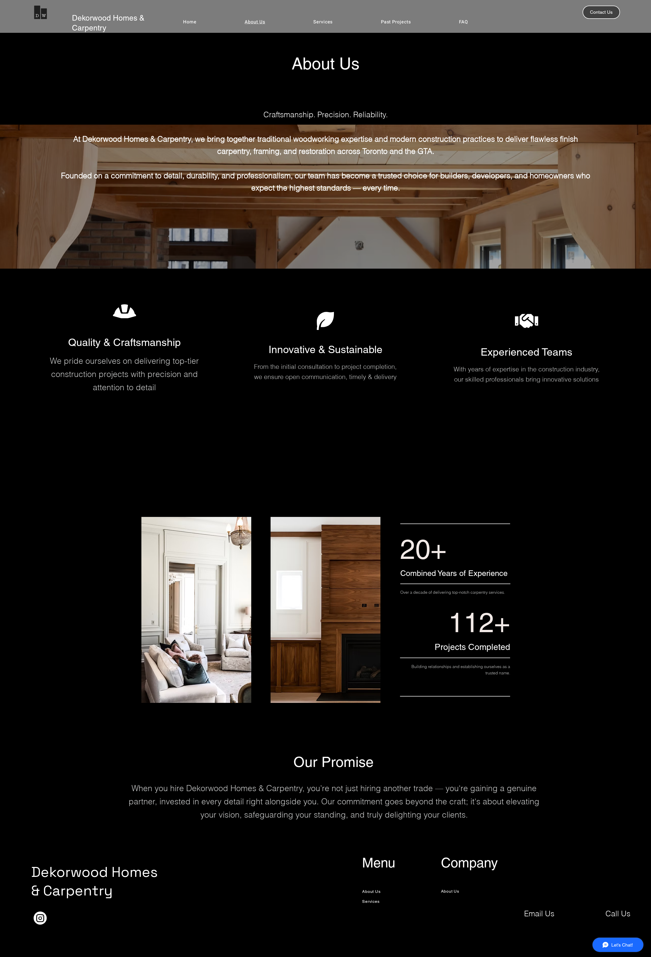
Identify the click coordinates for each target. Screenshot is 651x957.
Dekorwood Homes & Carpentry (94, 881)
